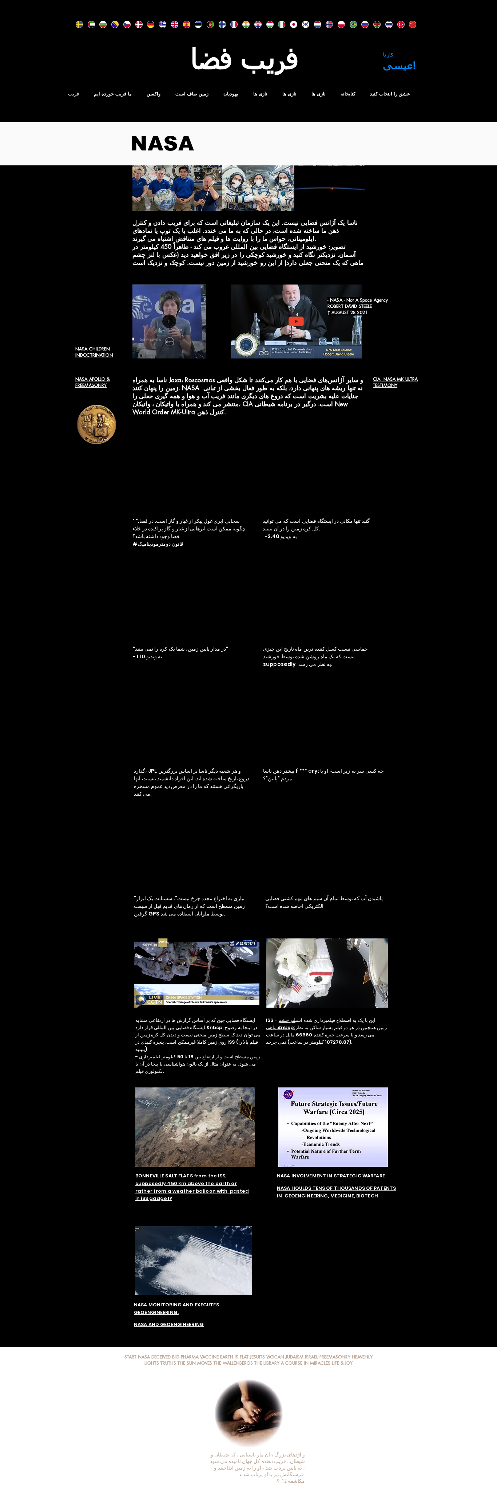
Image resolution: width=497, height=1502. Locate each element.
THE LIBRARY (266, 1363)
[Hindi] (243, 24)
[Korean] (303, 24)
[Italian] (279, 24)
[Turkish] (398, 24)
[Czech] (124, 24)
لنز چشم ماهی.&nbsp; (280, 1024)
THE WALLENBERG (232, 1363)
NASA (144, 1357)
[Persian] (207, 24)
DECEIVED (161, 1357)
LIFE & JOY (342, 1363)
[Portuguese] (350, 24)
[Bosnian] (112, 24)
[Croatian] (255, 24)
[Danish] (136, 24)
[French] (231, 24)
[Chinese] (409, 24)
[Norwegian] (326, 24)
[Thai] (386, 24)
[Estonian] (195, 24)
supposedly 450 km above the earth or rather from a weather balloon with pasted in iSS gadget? (192, 1191)
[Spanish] (184, 24)
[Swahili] (374, 24)
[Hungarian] (267, 24)
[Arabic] (88, 24)
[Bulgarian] (100, 24)
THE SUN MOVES (195, 1363)
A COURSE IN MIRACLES (305, 1363)
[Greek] (160, 24)
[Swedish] (76, 24)
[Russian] (362, 24)
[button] (197, 350)
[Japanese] (291, 24)
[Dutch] (315, 24)
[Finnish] (219, 24)
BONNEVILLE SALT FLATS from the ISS (180, 1175)
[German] (148, 24)
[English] (172, 24)
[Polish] (338, 24)
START (130, 1357)
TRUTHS (168, 1363)
